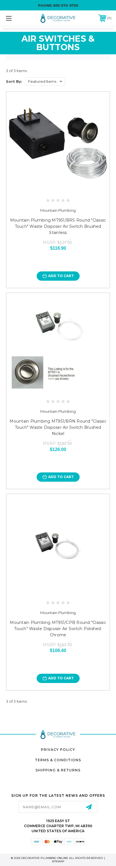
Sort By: (14, 81)
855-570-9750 (65, 5)
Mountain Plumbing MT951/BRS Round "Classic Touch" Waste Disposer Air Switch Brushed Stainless (58, 226)
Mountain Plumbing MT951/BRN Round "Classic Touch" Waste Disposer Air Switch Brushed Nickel (58, 427)
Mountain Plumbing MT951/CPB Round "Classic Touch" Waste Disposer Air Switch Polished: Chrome (58, 628)
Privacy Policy (58, 749)
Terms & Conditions (58, 760)
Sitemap (58, 861)
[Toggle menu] (16, 18)
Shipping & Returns (58, 770)
